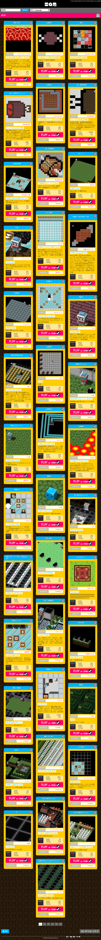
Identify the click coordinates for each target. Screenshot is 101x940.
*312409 (90, 76)
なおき (92, 457)
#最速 (21, 128)
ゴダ (93, 526)
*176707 (90, 676)
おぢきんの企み (89, 54)
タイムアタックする (24, 54)
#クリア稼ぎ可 (48, 57)
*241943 (25, 284)
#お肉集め (74, 461)
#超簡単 (57, 57)
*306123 (25, 155)
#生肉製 (78, 57)
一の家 (92, 395)
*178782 (90, 548)
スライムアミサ (57, 54)
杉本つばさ (90, 588)
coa (93, 328)
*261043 (90, 288)
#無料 (84, 57)
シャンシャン (26, 259)
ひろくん (59, 440)
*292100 (25, 218)
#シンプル (74, 119)
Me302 (92, 185)
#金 (45, 771)
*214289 (57, 338)
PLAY (16, 79)
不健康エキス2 (89, 654)
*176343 (25, 741)
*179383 (57, 529)
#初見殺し (51, 573)
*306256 (90, 145)
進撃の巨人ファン (88, 249)
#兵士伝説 (54, 833)
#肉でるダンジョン (81, 399)
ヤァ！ (92, 844)
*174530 (90, 866)
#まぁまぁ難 (57, 119)
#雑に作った (48, 119)
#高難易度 (42, 183)
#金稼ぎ (41, 247)
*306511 (57, 140)
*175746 (25, 803)
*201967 (25, 346)
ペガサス (27, 521)
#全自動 (12, 57)
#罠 (72, 530)
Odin (28, 386)
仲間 (60, 378)
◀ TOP (5, 931)
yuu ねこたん (58, 312)
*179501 (90, 486)
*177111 (25, 679)
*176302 (57, 789)
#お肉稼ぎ (51, 316)
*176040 (90, 803)
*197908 (57, 400)
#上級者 (46, 833)
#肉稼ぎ (73, 253)
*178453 (57, 591)
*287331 (57, 272)
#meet (79, 253)
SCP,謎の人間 (26, 195)
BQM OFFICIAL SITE (88, 931)
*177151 (57, 660)
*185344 (57, 467)
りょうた (27, 590)
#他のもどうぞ (75, 847)
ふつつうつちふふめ (56, 830)
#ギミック (19, 722)
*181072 (25, 480)
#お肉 (27, 57)
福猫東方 (27, 652)
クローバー (58, 632)
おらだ (60, 244)
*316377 (57, 76)
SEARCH (25, 10)
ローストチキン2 (89, 778)
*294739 (90, 207)
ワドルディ (26, 324)
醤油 (28, 843)
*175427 (57, 852)
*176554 (90, 738)
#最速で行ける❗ (22, 198)
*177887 (25, 612)
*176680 (57, 727)
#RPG (15, 784)
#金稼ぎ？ (20, 57)
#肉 (7, 57)
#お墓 (86, 461)
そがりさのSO (57, 116)
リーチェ (27, 781)
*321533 (25, 84)
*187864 (90, 417)
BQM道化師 (90, 116)
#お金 (47, 247)
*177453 (90, 614)
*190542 (25, 417)
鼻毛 (93, 716)
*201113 (90, 355)
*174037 (57, 914)
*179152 (25, 548)
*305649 (57, 203)
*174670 (25, 865)
